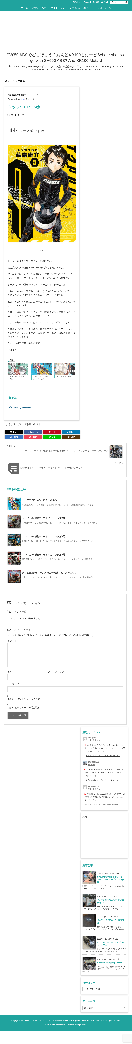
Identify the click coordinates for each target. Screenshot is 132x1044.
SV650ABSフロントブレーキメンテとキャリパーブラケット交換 (110, 879)
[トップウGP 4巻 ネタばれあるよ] (41, 369)
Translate (30, 99)
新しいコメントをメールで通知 (23, 699)
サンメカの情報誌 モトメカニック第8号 (43, 554)
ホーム (11, 81)
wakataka (26, 407)
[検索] (126, 2)
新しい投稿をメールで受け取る (23, 707)
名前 (9, 672)
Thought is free (81, 1025)
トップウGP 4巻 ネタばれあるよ (40, 500)
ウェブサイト (14, 684)
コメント (12, 641)
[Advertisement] (66, 33)
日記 (23, 81)
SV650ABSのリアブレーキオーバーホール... (103, 756)
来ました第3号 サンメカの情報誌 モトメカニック (49, 572)
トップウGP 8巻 (64, 377)
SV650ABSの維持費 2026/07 (110, 963)
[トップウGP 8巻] (64, 369)
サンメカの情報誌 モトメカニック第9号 (43, 536)
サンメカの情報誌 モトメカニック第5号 (43, 518)
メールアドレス (56, 672)
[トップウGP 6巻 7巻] (18, 369)
